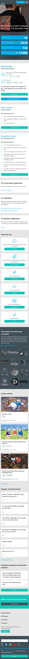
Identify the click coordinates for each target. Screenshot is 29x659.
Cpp (4, 417)
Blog (14, 321)
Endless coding (7, 541)
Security (9, 446)
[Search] (2, 640)
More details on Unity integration (9, 210)
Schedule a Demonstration (14, 99)
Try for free (21, 2)
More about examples (8, 345)
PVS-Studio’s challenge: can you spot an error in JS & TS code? (14, 519)
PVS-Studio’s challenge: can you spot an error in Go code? (14, 531)
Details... (3, 227)
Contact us (5, 631)
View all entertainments (7, 560)
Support (14, 293)
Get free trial (14, 604)
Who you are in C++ (8, 551)
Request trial (14, 127)
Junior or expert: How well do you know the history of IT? (13, 495)
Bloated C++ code (6, 414)
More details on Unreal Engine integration (11, 208)
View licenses (14, 307)
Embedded (10, 475)
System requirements (6, 190)
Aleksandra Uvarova (7, 479)
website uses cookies (10, 651)
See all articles (4, 483)
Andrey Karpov (6, 420)
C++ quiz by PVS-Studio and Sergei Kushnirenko (13, 507)
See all (14, 590)
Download (14, 249)
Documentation (15, 264)
